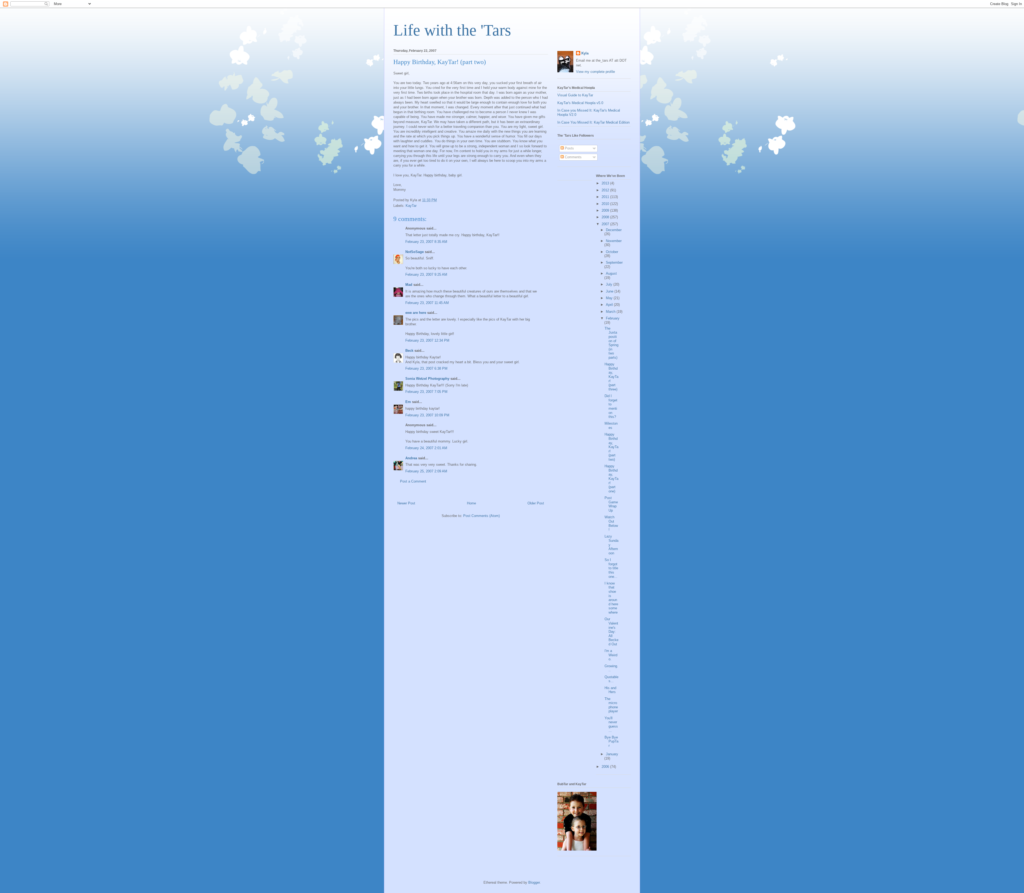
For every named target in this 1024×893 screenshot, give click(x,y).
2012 (606, 190)
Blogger (534, 882)
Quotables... (611, 679)
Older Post (535, 503)
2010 (606, 204)
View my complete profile (595, 72)
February (612, 318)
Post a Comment (413, 481)
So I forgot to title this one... (611, 568)
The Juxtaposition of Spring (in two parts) (611, 342)
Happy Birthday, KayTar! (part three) (611, 376)
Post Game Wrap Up (611, 504)
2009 (606, 210)
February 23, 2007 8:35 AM (426, 242)
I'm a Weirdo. (611, 655)
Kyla (585, 53)
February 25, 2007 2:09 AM (426, 471)
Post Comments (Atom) (481, 516)
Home (471, 503)
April (610, 305)
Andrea (411, 458)
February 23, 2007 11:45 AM (427, 303)
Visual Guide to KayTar (575, 95)
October (612, 252)
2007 (606, 224)
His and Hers (610, 690)
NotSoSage (414, 252)
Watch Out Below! (611, 523)
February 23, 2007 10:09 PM (427, 415)
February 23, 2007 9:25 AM (426, 274)
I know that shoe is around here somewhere (611, 597)
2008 (606, 217)
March (611, 312)
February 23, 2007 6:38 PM (426, 368)
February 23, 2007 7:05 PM (426, 392)
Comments (573, 157)
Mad (408, 285)
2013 (606, 183)
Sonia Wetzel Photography (427, 379)
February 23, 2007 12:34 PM (427, 340)
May (610, 298)
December (614, 230)
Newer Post (406, 503)
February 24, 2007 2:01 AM (426, 448)
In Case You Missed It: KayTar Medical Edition (593, 122)
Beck (409, 351)
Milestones (611, 425)
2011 (606, 197)
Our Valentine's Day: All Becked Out (611, 631)
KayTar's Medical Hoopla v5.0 (580, 103)
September (614, 262)
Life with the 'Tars (452, 30)
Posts (569, 148)
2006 (606, 767)
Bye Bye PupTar (611, 741)
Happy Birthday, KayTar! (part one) (611, 478)
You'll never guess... (611, 724)
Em (408, 402)
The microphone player (611, 705)
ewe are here (415, 313)
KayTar (411, 206)
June (610, 291)
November (614, 241)
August (611, 273)
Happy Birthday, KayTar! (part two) (611, 446)
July (609, 284)
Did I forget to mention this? (611, 406)
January (612, 754)
